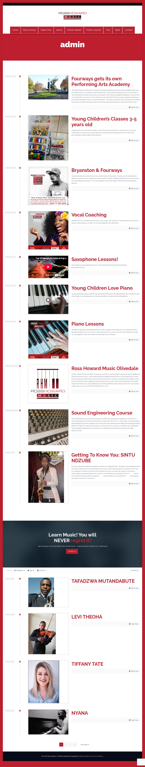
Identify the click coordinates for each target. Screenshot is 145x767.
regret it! (80, 540)
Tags (31, 570)
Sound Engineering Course (101, 413)
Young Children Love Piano (102, 288)
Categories (19, 570)
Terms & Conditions (96, 756)
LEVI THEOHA (86, 617)
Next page (84, 744)
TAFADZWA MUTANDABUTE (103, 581)
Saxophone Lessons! (94, 259)
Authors (41, 570)
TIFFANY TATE (87, 664)
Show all (136, 570)
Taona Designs (84, 756)
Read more (135, 107)
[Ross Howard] (72, 16)
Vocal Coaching (89, 215)
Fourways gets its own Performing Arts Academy (100, 81)
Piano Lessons (87, 324)
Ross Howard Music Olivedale (104, 368)
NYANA (79, 713)
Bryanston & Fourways (96, 170)
